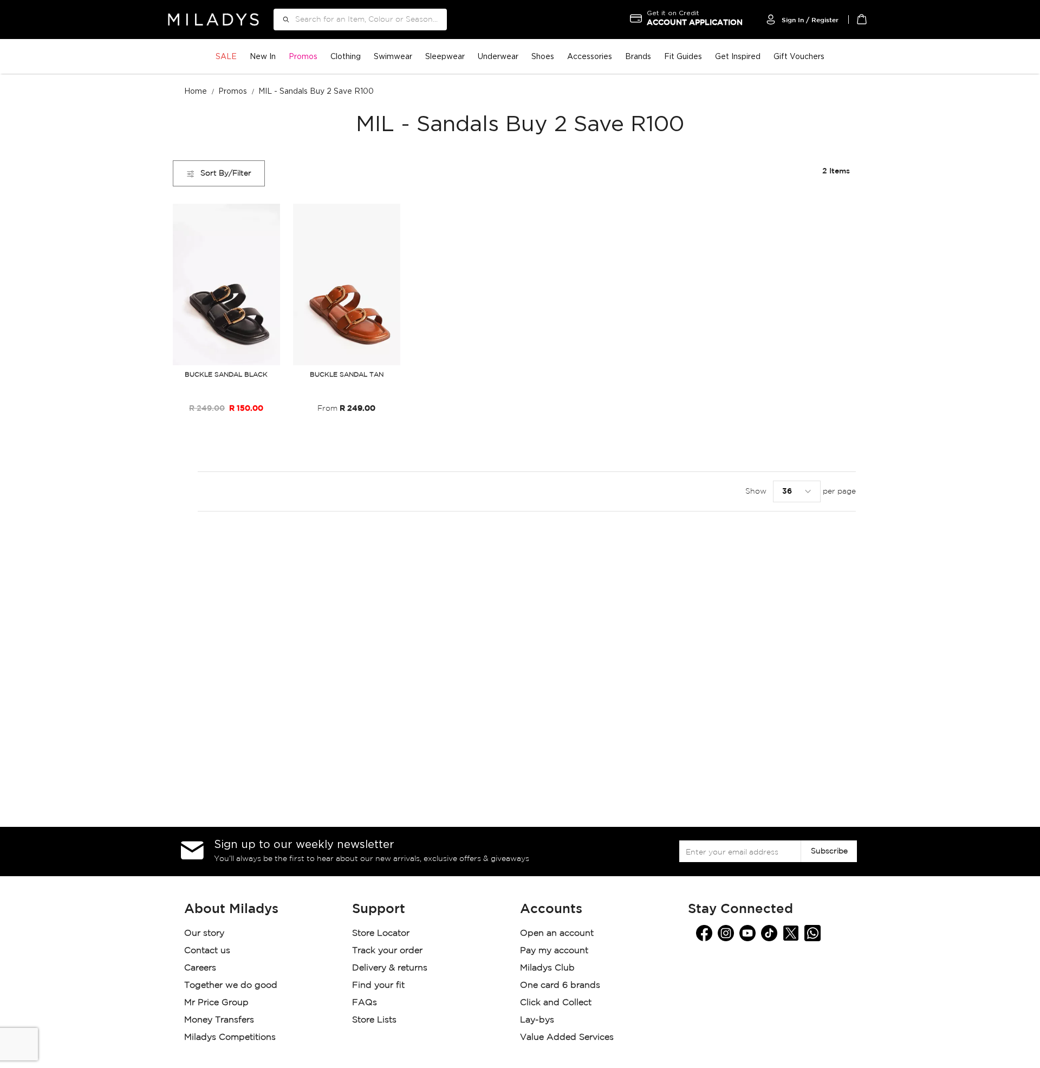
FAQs (364, 1003)
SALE (226, 56)
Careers (200, 968)
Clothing (345, 56)
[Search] (282, 19)
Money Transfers (219, 1020)
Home (196, 91)
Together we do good (230, 985)
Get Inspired (737, 56)
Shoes (542, 56)
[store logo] (213, 19)
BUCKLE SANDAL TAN (347, 375)
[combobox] (360, 19)
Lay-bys (537, 1020)
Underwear (498, 56)
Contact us (207, 951)
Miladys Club (547, 968)
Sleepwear (445, 56)
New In (263, 56)
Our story (204, 933)
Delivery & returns (391, 968)
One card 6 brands (560, 985)
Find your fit (378, 985)
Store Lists (374, 1020)
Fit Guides (683, 56)
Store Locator (382, 933)
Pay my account (554, 951)
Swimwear (393, 56)
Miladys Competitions (230, 1037)
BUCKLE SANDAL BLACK (226, 375)
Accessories (589, 56)
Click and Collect (557, 1003)
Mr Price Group (217, 1003)
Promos (303, 56)
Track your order (387, 951)
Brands (638, 56)
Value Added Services (567, 1037)
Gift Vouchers (799, 56)
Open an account (557, 933)
